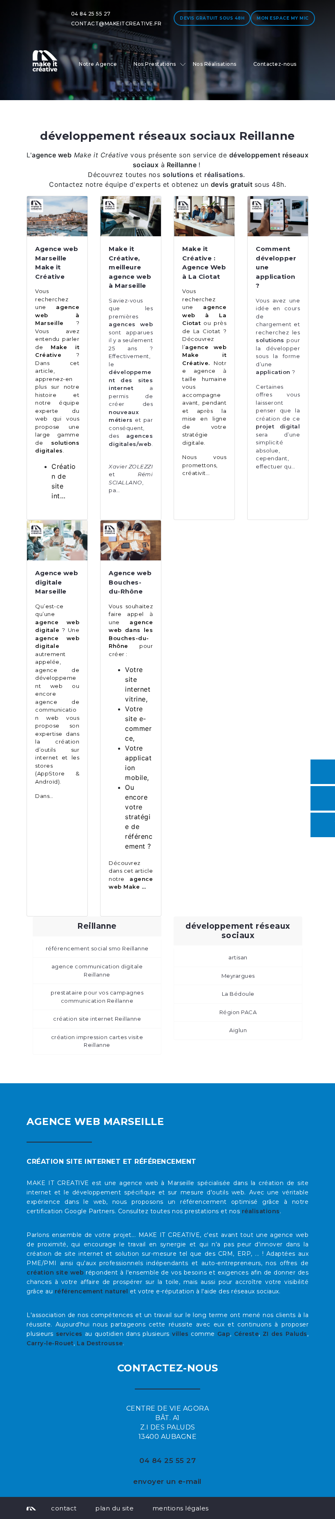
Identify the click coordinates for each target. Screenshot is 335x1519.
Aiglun (238, 1030)
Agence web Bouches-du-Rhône (130, 582)
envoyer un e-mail (167, 1481)
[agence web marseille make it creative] (31, 1508)
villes (180, 1334)
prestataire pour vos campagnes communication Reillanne (97, 996)
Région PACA (238, 1012)
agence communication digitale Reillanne (97, 970)
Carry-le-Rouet (50, 1343)
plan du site (114, 1508)
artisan (238, 957)
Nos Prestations (155, 64)
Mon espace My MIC (283, 18)
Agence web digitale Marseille (56, 582)
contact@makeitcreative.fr (116, 23)
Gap (223, 1334)
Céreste (246, 1334)
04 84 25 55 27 (91, 14)
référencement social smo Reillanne (97, 948)
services (69, 1334)
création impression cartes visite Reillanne (97, 1041)
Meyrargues (238, 975)
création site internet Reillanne (97, 1018)
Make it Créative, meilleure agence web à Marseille (130, 267)
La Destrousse (100, 1343)
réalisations (261, 1211)
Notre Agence (98, 64)
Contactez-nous (275, 64)
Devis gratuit (212, 18)
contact (64, 1508)
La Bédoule (238, 993)
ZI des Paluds (285, 1334)
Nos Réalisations (215, 64)
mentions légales (180, 1508)
